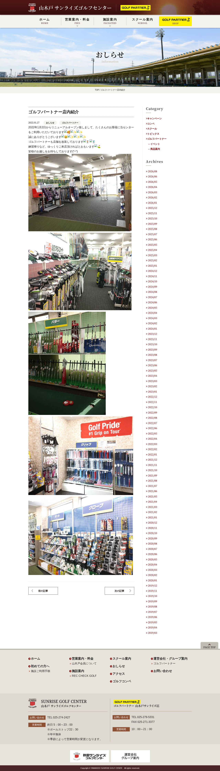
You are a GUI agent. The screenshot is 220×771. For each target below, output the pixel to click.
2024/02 (152, 323)
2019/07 (152, 611)
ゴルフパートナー (70, 123)
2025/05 (152, 244)
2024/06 (152, 302)
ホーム (44, 21)
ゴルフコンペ (122, 681)
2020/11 (152, 528)
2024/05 (152, 307)
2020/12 (152, 522)
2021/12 (152, 459)
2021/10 (152, 470)
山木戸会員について (84, 663)
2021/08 (152, 480)
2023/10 (152, 344)
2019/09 (152, 601)
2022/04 (152, 438)
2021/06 (152, 491)
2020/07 (152, 549)
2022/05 (152, 433)
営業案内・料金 (77, 21)
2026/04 (152, 187)
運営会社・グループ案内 (170, 658)
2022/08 (152, 417)
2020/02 (152, 575)
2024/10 (152, 281)
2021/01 (152, 517)
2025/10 (152, 218)
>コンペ (150, 123)
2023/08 (152, 354)
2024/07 (152, 297)
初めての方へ (40, 666)
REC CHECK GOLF (84, 675)
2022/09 (152, 412)
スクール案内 (142, 21)
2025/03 (152, 255)
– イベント (154, 144)
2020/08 (152, 543)
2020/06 (152, 554)
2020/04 (152, 564)
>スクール (151, 128)
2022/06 (152, 428)
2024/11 (152, 276)
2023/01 (152, 391)
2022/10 (152, 407)
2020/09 (152, 538)
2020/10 (152, 533)
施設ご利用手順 (40, 671)
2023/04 (152, 375)
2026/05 (152, 181)
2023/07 (152, 360)
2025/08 (152, 229)
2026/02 (152, 197)
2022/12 (152, 396)
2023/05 (152, 370)
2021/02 (152, 512)
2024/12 (152, 271)
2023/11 (152, 339)
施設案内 (110, 21)
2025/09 (152, 223)
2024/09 (152, 286)
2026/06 (152, 176)
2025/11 (152, 213)
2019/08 (152, 606)
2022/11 (152, 402)
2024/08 (152, 292)
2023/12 (152, 333)
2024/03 (152, 318)
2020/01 (152, 580)
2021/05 (152, 496)
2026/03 (152, 192)
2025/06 (152, 239)
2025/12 (152, 208)
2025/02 (152, 260)
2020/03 (152, 570)
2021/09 (152, 475)
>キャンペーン (154, 118)
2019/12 (152, 585)
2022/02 (152, 449)
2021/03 (152, 507)
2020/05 (152, 559)
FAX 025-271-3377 (143, 721)
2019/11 (152, 591)
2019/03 (152, 632)
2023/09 (152, 349)
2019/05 (152, 622)
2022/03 (152, 444)
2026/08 (152, 171)
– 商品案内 (154, 149)
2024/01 (152, 328)
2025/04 (152, 250)
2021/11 (152, 465)
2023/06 (152, 365)
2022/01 (152, 454)
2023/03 (152, 381)
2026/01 (152, 202)
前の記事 (43, 590)
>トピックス (152, 133)
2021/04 (152, 501)
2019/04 (152, 627)
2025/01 (152, 265)
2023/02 (152, 386)
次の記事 (119, 590)
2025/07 (152, 234)
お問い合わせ (162, 671)
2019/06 (152, 617)
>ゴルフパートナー (156, 138)
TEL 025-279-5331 (142, 717)
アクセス (119, 673)
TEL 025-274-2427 (58, 717)
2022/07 (152, 423)
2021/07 (152, 486)
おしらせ (50, 123)
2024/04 (152, 312)
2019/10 (152, 596)
